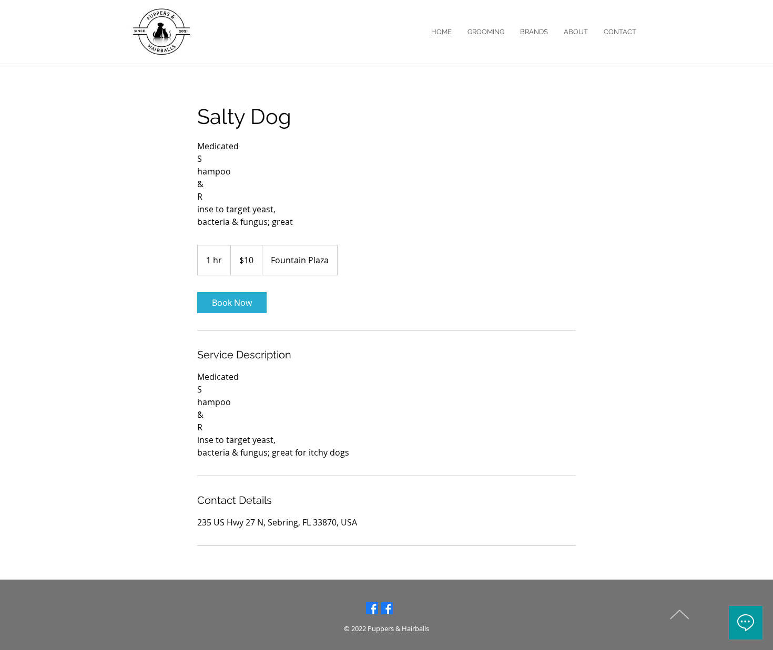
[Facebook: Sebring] (387, 608)
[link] (232, 302)
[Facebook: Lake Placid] (372, 608)
